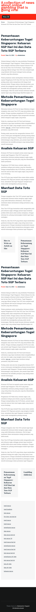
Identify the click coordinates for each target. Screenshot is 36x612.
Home (3, 22)
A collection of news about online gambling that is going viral (17, 6)
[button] (6, 16)
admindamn (21, 55)
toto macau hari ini (9, 553)
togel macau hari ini (9, 549)
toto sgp (8, 127)
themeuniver (20, 606)
